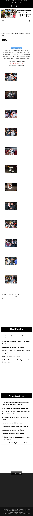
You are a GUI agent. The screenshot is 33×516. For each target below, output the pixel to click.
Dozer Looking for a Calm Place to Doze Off (15, 408)
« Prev (9, 294)
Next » (27, 294)
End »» (16, 296)
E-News (20, 2)
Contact (20, 0)
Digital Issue (13, 509)
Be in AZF (14, 2)
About (8, 509)
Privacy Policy (8, 510)
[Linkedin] (21, 6)
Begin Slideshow (16, 48)
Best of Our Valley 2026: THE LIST (12, 356)
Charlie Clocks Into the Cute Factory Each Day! (15, 426)
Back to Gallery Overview (8, 298)
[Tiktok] (16, 6)
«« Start (4, 294)
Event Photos (10, 33)
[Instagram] (18, 6)
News (25, 0)
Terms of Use (15, 510)
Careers (21, 510)
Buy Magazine (20, 509)
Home (7, 0)
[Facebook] (11, 6)
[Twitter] (14, 6)
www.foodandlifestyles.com (16, 63)
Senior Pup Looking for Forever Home (13, 433)
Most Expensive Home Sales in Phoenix (13, 347)
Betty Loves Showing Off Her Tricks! (12, 423)
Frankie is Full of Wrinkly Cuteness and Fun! (14, 443)
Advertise (13, 0)
